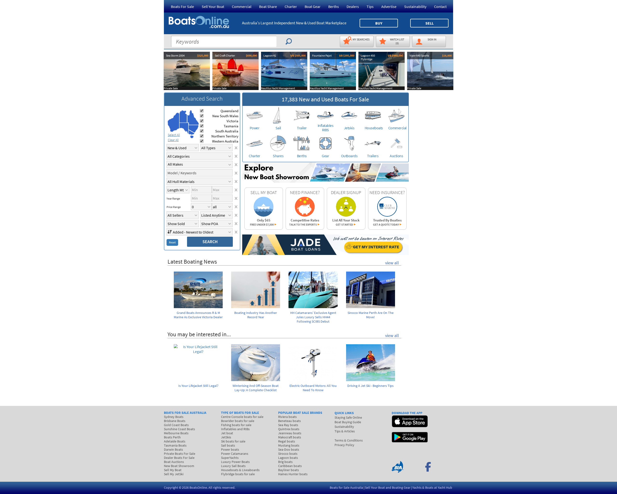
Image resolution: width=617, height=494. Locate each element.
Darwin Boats (173, 449)
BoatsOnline (198, 487)
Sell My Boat (172, 470)
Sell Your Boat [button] (213, 6)
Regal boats (286, 441)
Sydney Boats (173, 417)
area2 (183, 116)
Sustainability (415, 6)
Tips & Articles (345, 431)
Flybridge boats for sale (238, 474)
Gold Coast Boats (176, 425)
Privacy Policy (344, 445)
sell (429, 23)
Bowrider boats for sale (237, 421)
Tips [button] (370, 6)
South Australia (226, 131)
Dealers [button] (353, 6)
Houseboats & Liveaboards (240, 470)
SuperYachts (230, 457)
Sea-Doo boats (288, 449)
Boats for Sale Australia (346, 487)
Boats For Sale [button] (182, 6)
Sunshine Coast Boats (179, 429)
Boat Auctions (174, 462)
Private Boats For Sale (179, 453)
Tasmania (231, 126)
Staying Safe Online (348, 417)
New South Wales (225, 116)
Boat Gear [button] (313, 6)
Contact (440, 6)
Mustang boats (288, 445)
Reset (172, 242)
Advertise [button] (388, 6)
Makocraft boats (289, 437)
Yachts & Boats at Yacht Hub (432, 487)
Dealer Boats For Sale (179, 457)
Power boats (230, 449)
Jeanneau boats (289, 433)
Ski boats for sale (233, 441)
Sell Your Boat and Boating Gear (387, 487)
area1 (173, 122)
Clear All (173, 140)
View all (392, 262)
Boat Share (268, 6)
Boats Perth (172, 437)
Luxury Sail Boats (233, 466)
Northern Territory (224, 136)
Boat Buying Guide (348, 422)
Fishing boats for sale (236, 425)
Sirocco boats (287, 453)
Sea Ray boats (288, 425)
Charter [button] (291, 6)
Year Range (173, 198)
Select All (174, 135)
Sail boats (228, 445)
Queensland (229, 111)
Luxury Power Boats (235, 462)
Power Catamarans (234, 453)
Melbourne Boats (176, 433)
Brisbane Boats (174, 421)
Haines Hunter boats (293, 474)
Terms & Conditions (349, 440)
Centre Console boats (242, 417)
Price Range (174, 207)
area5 (193, 129)
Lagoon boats (288, 457)
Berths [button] (333, 6)
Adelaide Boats (174, 441)
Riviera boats (287, 417)
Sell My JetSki (173, 474)
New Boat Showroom (179, 466)
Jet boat (227, 433)
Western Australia (225, 141)
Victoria (232, 121)
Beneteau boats (289, 421)
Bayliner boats (288, 470)
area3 (184, 128)
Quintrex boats (288, 429)
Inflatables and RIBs (235, 429)
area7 (192, 136)
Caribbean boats (290, 466)
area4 (193, 117)
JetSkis (226, 437)
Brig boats (285, 462)
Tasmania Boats (175, 445)
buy (378, 23)
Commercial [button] (241, 6)
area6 (191, 132)
